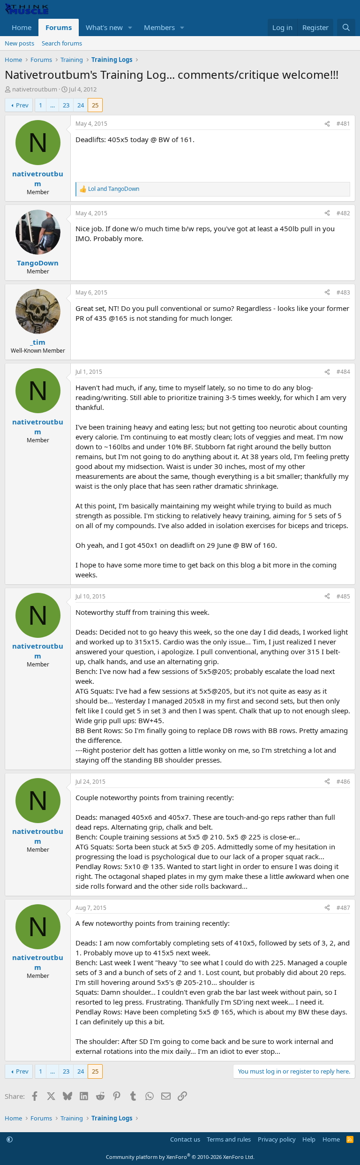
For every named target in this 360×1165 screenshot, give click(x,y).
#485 (343, 596)
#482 (343, 213)
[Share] (327, 124)
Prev (22, 105)
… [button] (52, 105)
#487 (343, 908)
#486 (343, 782)
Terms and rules (229, 1139)
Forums (58, 27)
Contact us (185, 1139)
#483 (343, 292)
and (113, 189)
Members (159, 27)
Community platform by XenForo (180, 1156)
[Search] (346, 27)
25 (95, 105)
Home (21, 27)
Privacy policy (277, 1139)
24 (80, 105)
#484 (343, 372)
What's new (104, 27)
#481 (343, 124)
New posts (19, 43)
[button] (130, 27)
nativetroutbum (34, 89)
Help (308, 1139)
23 (66, 105)
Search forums (62, 43)
